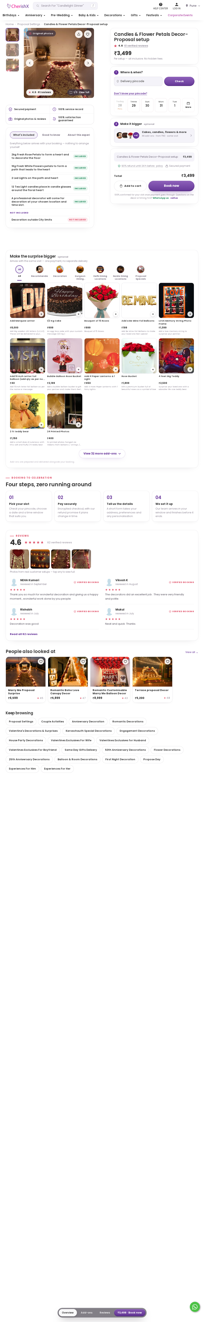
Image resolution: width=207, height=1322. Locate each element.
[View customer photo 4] (81, 559)
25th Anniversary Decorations (29, 759)
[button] (11, 15)
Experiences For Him (22, 768)
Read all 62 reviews (24, 634)
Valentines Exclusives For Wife (71, 740)
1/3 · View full (81, 92)
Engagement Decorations (137, 731)
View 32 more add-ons (100, 454)
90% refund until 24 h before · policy (142, 166)
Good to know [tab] (51, 135)
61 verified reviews (136, 46)
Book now (171, 186)
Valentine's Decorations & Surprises (33, 731)
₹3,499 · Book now (130, 1312)
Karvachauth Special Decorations (89, 731)
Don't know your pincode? (130, 93)
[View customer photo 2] (40, 559)
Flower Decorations (167, 750)
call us (174, 198)
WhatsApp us (161, 198)
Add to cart (132, 186)
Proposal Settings (28, 24)
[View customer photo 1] (19, 559)
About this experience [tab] (82, 135)
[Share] (79, 34)
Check (179, 81)
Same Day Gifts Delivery (81, 750)
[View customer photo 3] (60, 559)
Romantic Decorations (127, 721)
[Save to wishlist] (88, 34)
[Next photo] (88, 63)
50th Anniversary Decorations (125, 750)
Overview (68, 1312)
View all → (191, 652)
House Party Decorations (26, 740)
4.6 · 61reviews (40, 92)
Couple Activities (52, 721)
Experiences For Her (57, 768)
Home (10, 24)
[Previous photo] (30, 63)
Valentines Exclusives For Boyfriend (33, 750)
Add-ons (86, 1312)
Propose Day (152, 759)
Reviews (105, 1312)
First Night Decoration (120, 759)
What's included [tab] (23, 135)
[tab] (12, 34)
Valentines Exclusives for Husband (122, 740)
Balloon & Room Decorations (77, 759)
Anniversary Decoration (88, 721)
